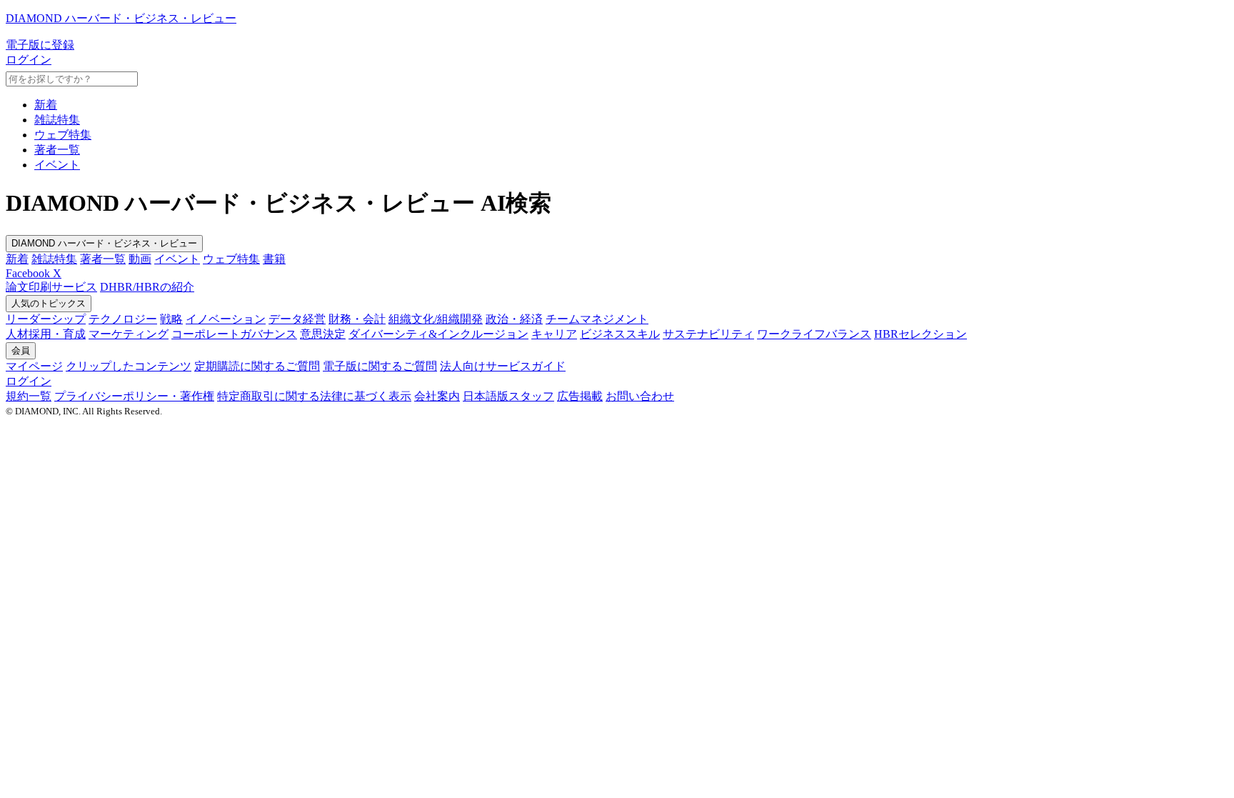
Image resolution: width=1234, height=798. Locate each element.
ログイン (28, 60)
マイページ (34, 366)
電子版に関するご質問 (380, 366)
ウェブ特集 (62, 135)
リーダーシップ (46, 319)
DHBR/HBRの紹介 (147, 287)
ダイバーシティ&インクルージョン (438, 334)
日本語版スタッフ (508, 396)
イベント (57, 165)
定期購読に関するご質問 (257, 366)
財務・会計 (357, 319)
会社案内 (437, 396)
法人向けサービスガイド (503, 366)
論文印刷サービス (51, 287)
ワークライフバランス (814, 334)
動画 (140, 259)
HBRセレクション (920, 334)
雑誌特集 (57, 120)
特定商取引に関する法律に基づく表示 (314, 396)
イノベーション (226, 319)
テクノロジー (123, 319)
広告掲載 (580, 396)
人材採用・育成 (46, 334)
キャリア (554, 334)
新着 (45, 105)
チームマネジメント (597, 319)
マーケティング (129, 334)
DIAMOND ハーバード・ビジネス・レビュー (104, 243)
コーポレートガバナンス (234, 334)
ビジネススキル (620, 334)
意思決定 (323, 334)
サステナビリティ (708, 334)
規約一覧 (28, 396)
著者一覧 (57, 150)
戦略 (171, 319)
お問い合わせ (640, 396)
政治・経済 (514, 319)
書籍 (274, 259)
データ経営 (297, 319)
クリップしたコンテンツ (128, 366)
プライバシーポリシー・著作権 (134, 396)
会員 (20, 350)
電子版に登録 (40, 45)
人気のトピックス (48, 303)
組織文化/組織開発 (435, 319)
